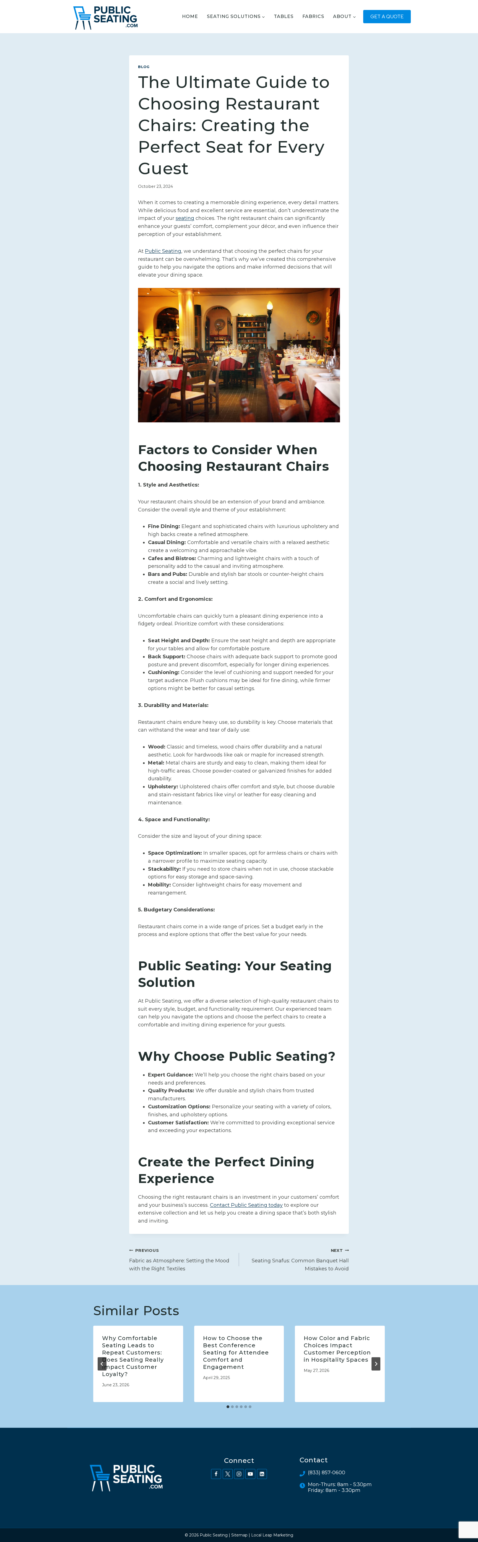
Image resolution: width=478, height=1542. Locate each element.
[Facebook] (216, 1474)
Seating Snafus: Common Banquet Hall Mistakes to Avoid (300, 1260)
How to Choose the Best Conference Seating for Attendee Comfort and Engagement (236, 1352)
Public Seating (163, 251)
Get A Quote (387, 16)
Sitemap (239, 1535)
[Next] (376, 1364)
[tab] (228, 1406)
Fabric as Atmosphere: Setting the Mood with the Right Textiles (179, 1260)
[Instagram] (239, 1474)
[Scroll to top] (464, 1519)
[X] (228, 1474)
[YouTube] (250, 1474)
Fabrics (313, 16)
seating (185, 218)
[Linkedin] (262, 1474)
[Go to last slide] (102, 1364)
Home (190, 16)
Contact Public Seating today (246, 1205)
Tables (283, 16)
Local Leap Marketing (272, 1535)
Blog (144, 67)
